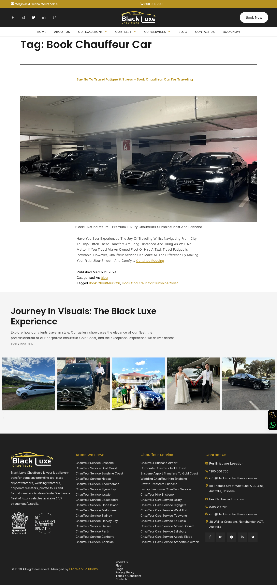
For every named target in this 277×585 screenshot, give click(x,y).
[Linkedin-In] (44, 17)
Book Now (231, 32)
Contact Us (205, 32)
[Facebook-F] (13, 17)
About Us (62, 32)
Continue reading (150, 260)
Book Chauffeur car (104, 283)
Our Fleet (123, 32)
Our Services (155, 32)
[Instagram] (23, 17)
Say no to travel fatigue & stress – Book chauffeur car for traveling (135, 79)
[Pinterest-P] (54, 17)
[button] (138, 413)
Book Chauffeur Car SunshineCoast (150, 283)
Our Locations (90, 32)
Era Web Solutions (83, 569)
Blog (182, 32)
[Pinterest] (231, 537)
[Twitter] (33, 17)
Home (41, 32)
